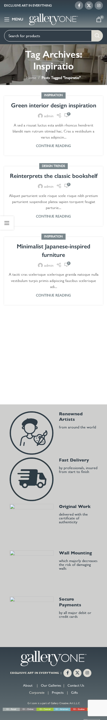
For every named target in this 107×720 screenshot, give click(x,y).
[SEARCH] (97, 36)
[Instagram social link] (99, 5)
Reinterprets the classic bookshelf (53, 176)
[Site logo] (53, 19)
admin (49, 116)
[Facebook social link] (79, 5)
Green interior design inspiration (53, 105)
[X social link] (89, 5)
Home (31, 77)
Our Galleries (51, 685)
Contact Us (75, 685)
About (27, 685)
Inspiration (53, 95)
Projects (58, 692)
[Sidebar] (7, 223)
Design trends (53, 166)
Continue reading (53, 146)
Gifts (74, 692)
